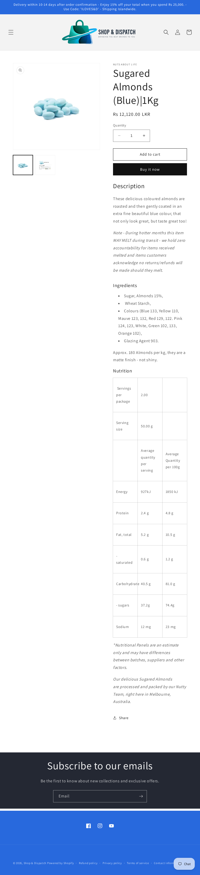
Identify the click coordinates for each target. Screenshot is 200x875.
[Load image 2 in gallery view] (45, 165)
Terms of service (138, 863)
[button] (11, 32)
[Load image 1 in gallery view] (23, 165)
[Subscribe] (141, 796)
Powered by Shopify (60, 863)
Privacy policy (112, 863)
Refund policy (88, 863)
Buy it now (150, 169)
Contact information (168, 863)
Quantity (119, 125)
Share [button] (124, 717)
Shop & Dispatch (35, 863)
